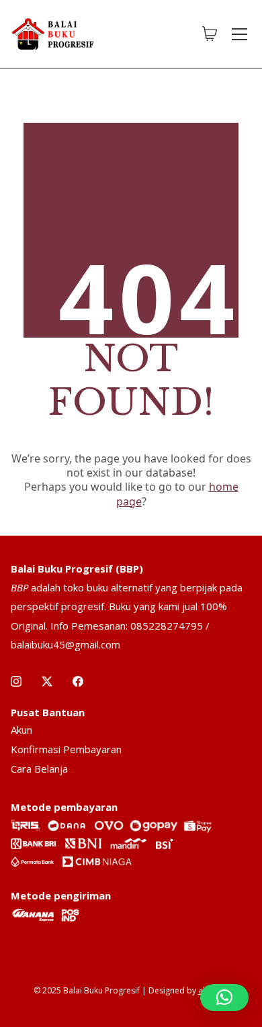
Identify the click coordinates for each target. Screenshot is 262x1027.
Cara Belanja (39, 769)
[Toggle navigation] (239, 34)
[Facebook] (78, 681)
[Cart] (209, 34)
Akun (21, 730)
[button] (224, 997)
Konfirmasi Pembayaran (66, 749)
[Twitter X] (47, 681)
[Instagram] (16, 681)
